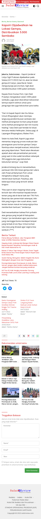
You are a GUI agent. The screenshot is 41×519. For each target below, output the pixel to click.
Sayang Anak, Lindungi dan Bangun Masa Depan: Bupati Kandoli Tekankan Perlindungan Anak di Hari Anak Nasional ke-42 (20, 245)
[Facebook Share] (19, 336)
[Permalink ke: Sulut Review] (3, 40)
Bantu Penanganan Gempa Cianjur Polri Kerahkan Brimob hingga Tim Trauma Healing (9, 304)
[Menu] (3, 6)
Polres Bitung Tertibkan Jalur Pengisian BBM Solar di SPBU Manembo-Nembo (18, 239)
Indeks (19, 497)
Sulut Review (10, 40)
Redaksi (12, 497)
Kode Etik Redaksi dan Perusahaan (20, 502)
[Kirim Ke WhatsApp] (37, 336)
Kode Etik (28, 497)
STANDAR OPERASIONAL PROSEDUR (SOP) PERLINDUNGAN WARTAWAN (21, 508)
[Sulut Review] (17, 6)
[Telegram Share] (33, 336)
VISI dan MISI (20, 505)
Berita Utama (12, 21)
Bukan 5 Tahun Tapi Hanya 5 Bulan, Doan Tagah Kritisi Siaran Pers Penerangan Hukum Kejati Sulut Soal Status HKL (20, 253)
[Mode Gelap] (34, 6)
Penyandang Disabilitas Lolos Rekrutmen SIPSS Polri (10, 320)
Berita (4, 21)
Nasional (20, 21)
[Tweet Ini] (24, 336)
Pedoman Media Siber (20, 500)
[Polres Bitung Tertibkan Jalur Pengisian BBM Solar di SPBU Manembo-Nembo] (10, 350)
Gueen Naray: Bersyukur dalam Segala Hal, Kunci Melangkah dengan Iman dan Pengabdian (20, 259)
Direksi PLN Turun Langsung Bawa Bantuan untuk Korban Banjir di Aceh (28, 303)
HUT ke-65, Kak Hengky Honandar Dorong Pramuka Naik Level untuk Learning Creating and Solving (20, 272)
